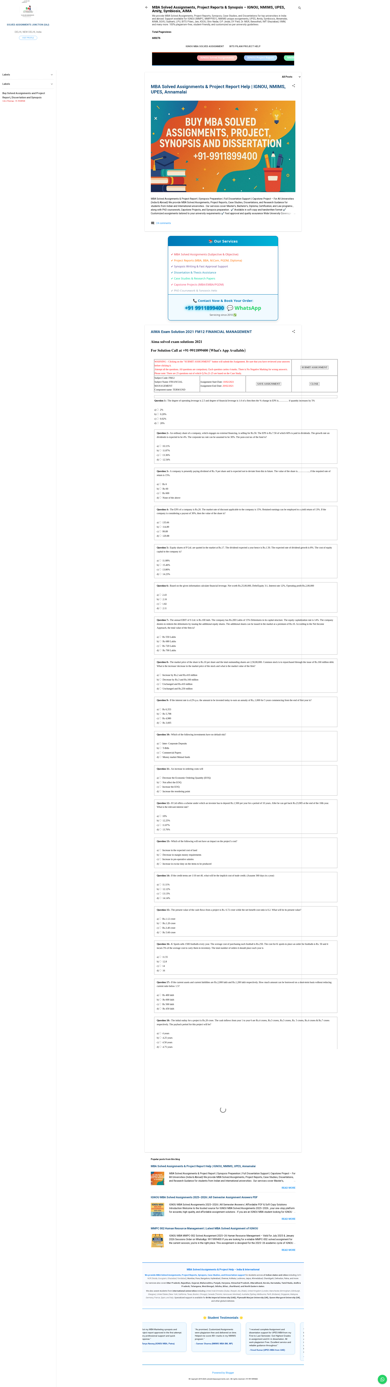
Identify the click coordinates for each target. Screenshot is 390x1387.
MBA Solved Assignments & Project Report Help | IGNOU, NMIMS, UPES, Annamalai (203, 1166)
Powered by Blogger (223, 1372)
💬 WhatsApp (244, 307)
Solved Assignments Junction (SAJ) (28, 24)
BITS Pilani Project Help (245, 46)
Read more (288, 1187)
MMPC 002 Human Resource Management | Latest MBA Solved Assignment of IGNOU (204, 1228)
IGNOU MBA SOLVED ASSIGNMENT (205, 46)
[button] (293, 86)
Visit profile (28, 38)
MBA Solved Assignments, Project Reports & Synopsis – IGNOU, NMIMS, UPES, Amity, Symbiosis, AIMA (218, 9)
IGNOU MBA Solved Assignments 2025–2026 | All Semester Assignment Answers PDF (204, 1197)
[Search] (299, 8)
